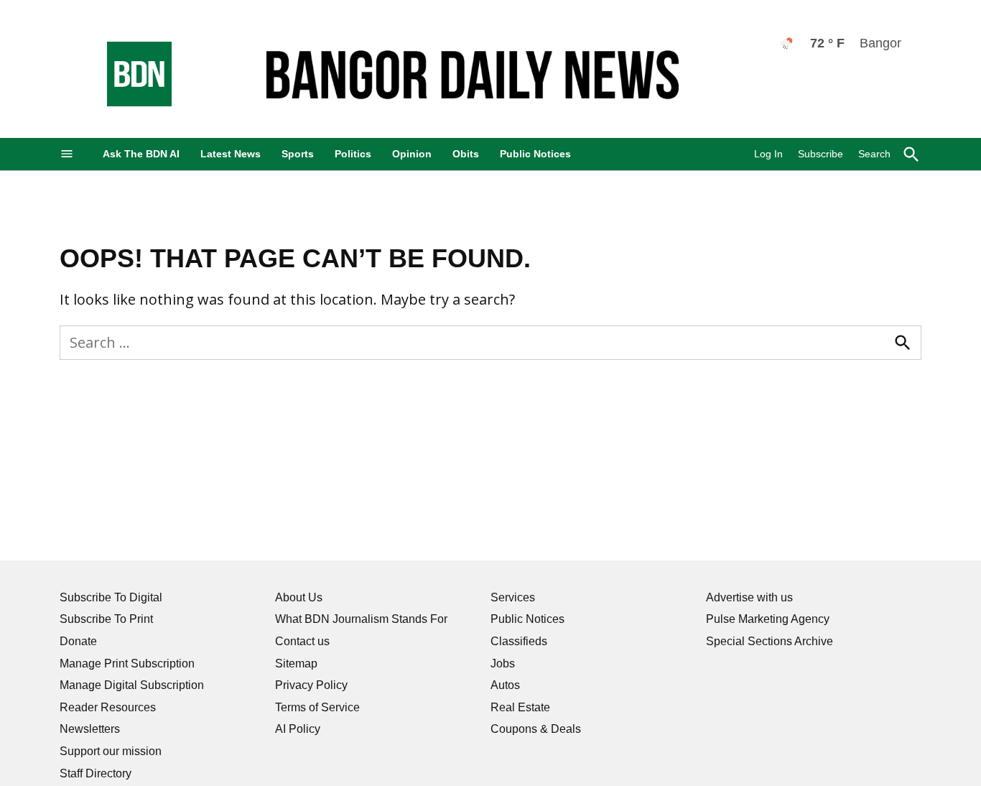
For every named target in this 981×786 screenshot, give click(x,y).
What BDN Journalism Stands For (361, 619)
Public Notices (535, 153)
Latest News (230, 153)
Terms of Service (317, 707)
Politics (353, 153)
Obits (465, 153)
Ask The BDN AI (141, 153)
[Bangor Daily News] (125, 102)
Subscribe (820, 153)
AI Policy (297, 729)
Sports (298, 153)
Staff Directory (95, 773)
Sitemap (296, 663)
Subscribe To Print (106, 619)
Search (874, 153)
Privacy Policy (311, 685)
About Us (298, 597)
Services (512, 597)
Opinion (412, 153)
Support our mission (111, 751)
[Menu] (67, 154)
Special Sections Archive (769, 641)
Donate (78, 641)
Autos (505, 685)
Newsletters (90, 729)
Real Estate (520, 707)
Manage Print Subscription (127, 663)
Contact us (302, 641)
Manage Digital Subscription (132, 685)
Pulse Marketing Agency (767, 619)
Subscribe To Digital (111, 597)
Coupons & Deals (535, 729)
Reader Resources (108, 707)
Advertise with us (749, 597)
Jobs (502, 663)
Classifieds (518, 641)
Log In (768, 153)
